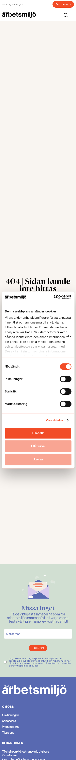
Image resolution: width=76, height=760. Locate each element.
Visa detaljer (54, 420)
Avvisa (38, 459)
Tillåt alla (38, 433)
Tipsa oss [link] (8, 732)
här (36, 665)
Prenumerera (63, 4)
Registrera (38, 647)
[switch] (65, 379)
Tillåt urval (38, 446)
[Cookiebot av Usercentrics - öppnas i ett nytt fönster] (54, 297)
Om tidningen (10, 715)
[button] (72, 15)
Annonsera (9, 721)
